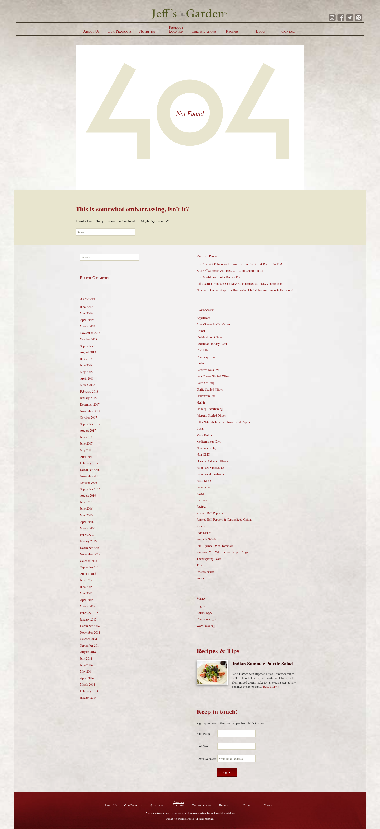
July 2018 (86, 359)
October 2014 (88, 639)
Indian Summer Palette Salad (262, 663)
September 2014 (90, 645)
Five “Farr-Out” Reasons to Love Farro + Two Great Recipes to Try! (239, 264)
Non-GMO (203, 454)
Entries (204, 613)
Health (201, 402)
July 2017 (86, 437)
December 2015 (90, 548)
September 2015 (90, 567)
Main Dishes (204, 435)
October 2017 (88, 417)
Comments (206, 619)
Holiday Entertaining (210, 409)
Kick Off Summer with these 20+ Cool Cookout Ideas (230, 270)
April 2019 (87, 320)
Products (202, 500)
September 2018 (90, 346)
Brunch (201, 331)
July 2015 (86, 580)
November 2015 (90, 554)
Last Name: (204, 746)
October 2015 (88, 561)
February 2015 (89, 613)
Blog (260, 31)
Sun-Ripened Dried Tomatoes (215, 546)
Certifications (204, 31)
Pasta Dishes (204, 480)
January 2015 (88, 619)
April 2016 (87, 522)
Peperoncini (204, 487)
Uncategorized (205, 572)
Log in (201, 606)
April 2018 (87, 378)
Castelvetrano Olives (209, 337)
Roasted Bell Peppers (210, 513)
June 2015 (86, 587)
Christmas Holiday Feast (212, 344)
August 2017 (88, 430)
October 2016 (88, 482)
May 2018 (86, 372)
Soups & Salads (206, 539)
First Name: (204, 734)
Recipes (232, 31)
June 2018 (86, 365)
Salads (201, 526)
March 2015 (87, 606)
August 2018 (88, 352)
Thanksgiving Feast (209, 559)
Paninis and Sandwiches (211, 474)
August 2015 (88, 574)
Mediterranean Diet (209, 441)
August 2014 (88, 652)
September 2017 (90, 424)
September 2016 (90, 489)
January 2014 (88, 697)
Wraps (200, 578)
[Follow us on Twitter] (349, 17)
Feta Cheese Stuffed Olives (213, 376)
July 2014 (86, 658)
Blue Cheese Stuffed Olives (213, 324)
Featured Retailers (208, 370)
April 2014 (87, 678)
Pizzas (200, 493)
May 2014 (86, 671)
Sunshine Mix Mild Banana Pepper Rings (222, 552)
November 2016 (90, 476)
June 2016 (86, 508)
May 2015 (86, 593)
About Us (91, 31)
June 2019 (86, 307)
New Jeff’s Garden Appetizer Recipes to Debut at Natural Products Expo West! (245, 290)
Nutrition (147, 31)
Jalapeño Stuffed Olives (211, 415)
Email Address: (206, 759)
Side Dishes (204, 533)
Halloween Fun (206, 396)
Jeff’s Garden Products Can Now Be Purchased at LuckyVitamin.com (240, 283)
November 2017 (90, 411)
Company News (206, 357)
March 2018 (87, 385)
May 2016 (86, 515)
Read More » (271, 686)
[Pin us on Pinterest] (358, 17)
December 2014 (90, 626)
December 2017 (90, 404)
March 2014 (87, 684)
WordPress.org (206, 626)
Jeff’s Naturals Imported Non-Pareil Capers (223, 422)
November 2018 (90, 333)
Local (200, 428)
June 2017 (86, 443)
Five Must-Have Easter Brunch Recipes (221, 277)
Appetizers (203, 318)
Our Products (120, 31)
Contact (288, 31)
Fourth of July (205, 383)
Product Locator (176, 29)
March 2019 (87, 326)
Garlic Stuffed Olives (210, 389)
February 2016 (89, 535)
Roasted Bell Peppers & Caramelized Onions (224, 519)
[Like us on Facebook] (340, 17)
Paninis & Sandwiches (210, 467)
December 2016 (90, 469)
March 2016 (87, 528)
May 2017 (86, 450)
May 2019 (86, 313)
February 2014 (89, 691)
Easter (200, 363)
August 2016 (88, 495)
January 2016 (88, 541)
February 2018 (89, 391)
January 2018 (88, 398)
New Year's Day (207, 448)
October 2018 (88, 339)
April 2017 (87, 456)
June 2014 (86, 665)
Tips (199, 565)
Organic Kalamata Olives (212, 461)
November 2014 (90, 632)
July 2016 (86, 502)
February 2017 (89, 463)
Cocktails (202, 350)
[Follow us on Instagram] (332, 17)
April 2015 (87, 600)
